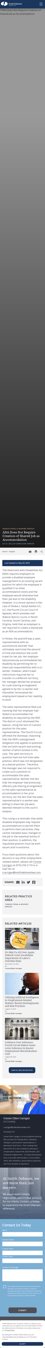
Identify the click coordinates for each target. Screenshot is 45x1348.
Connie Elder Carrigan (25, 544)
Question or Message (10, 1267)
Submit (22, 1310)
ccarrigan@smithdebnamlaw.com (21, 872)
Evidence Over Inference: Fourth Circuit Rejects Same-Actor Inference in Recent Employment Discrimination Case (21, 1048)
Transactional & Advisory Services (18, 529)
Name (4, 1230)
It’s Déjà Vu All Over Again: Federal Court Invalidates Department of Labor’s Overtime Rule (20, 957)
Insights (12, 551)
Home (4, 551)
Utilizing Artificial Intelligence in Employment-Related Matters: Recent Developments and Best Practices (22, 1002)
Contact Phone (7, 1249)
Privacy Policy (10, 1330)
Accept (23, 1344)
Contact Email (7, 1256)
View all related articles (22, 1070)
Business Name (8, 1240)
